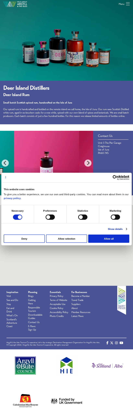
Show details (115, 228)
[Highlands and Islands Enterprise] (66, 365)
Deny (24, 238)
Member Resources (80, 312)
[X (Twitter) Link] (111, 343)
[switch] (50, 217)
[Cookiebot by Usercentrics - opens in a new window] (115, 177)
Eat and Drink (10, 310)
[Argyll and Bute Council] (25, 365)
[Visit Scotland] (108, 365)
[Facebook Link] (107, 343)
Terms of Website (58, 300)
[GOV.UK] (66, 401)
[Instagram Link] (116, 343)
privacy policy (12, 198)
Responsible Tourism (34, 309)
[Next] (87, 163)
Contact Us (34, 322)
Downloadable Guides (35, 316)
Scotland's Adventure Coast (11, 323)
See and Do (12, 300)
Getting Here (32, 302)
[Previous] (5, 163)
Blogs (31, 296)
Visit (8, 296)
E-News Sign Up (32, 328)
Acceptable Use (57, 304)
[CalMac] (25, 401)
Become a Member (80, 296)
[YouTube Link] (121, 343)
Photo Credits (57, 316)
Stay (8, 304)
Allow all (109, 238)
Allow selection (66, 238)
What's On (12, 315)
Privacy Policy (56, 296)
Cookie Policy (56, 308)
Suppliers (75, 304)
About (74, 308)
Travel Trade (77, 300)
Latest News (77, 316)
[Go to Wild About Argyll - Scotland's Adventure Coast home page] (15, 4)
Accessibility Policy (59, 312)
